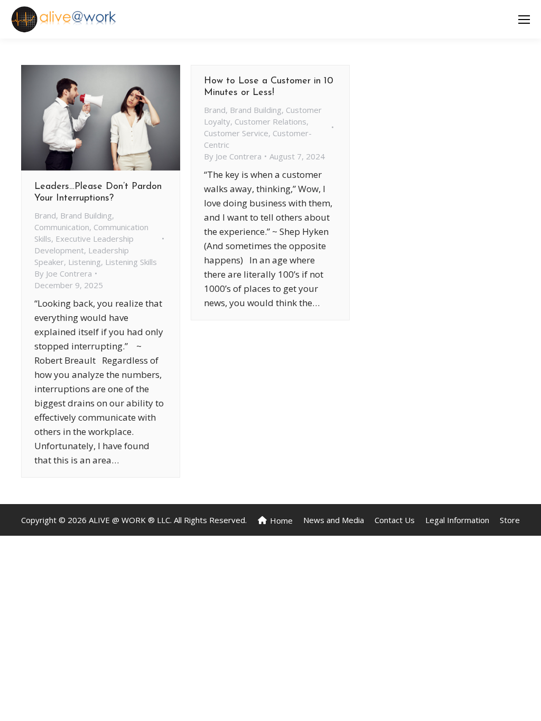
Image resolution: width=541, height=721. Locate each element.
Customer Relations (270, 121)
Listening (84, 262)
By (63, 273)
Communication (61, 227)
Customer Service (236, 133)
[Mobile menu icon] (524, 19)
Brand (45, 215)
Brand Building (86, 215)
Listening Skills (131, 262)
